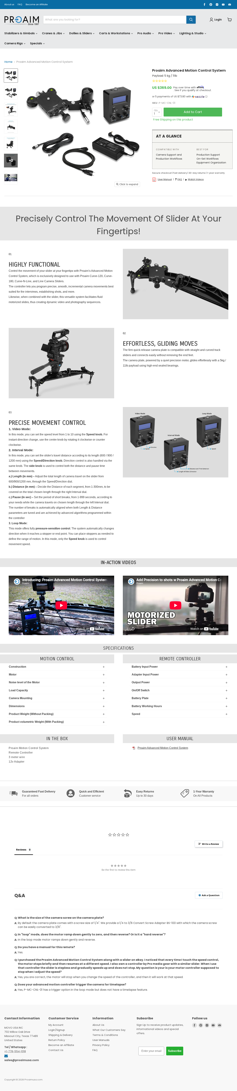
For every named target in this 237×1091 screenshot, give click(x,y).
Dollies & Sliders (80, 33)
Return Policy (56, 1040)
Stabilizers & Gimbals (19, 33)
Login (218, 19)
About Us (98, 1025)
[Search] (191, 20)
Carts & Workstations (115, 33)
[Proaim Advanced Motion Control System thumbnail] (11, 75)
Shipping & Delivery (60, 1035)
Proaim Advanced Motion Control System (163, 747)
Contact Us (55, 1050)
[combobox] (114, 20)
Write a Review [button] (210, 844)
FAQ (20, 4)
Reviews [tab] (21, 849)
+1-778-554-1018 (15, 1051)
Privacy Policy (100, 1045)
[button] (192, 96)
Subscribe (174, 1050)
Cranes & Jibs (52, 33)
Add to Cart (193, 112)
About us (9, 4)
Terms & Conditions (105, 1035)
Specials (36, 43)
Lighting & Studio (191, 33)
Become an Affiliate (37, 4)
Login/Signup (56, 1030)
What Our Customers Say (108, 1030)
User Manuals (100, 1040)
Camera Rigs (13, 43)
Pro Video (165, 33)
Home (8, 61)
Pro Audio (144, 33)
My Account (56, 1025)
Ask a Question (210, 895)
